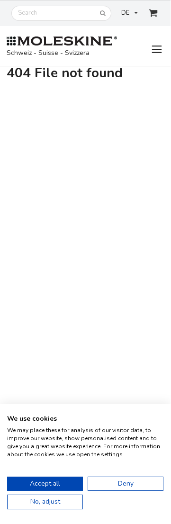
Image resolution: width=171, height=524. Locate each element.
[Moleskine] (62, 41)
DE (125, 13)
